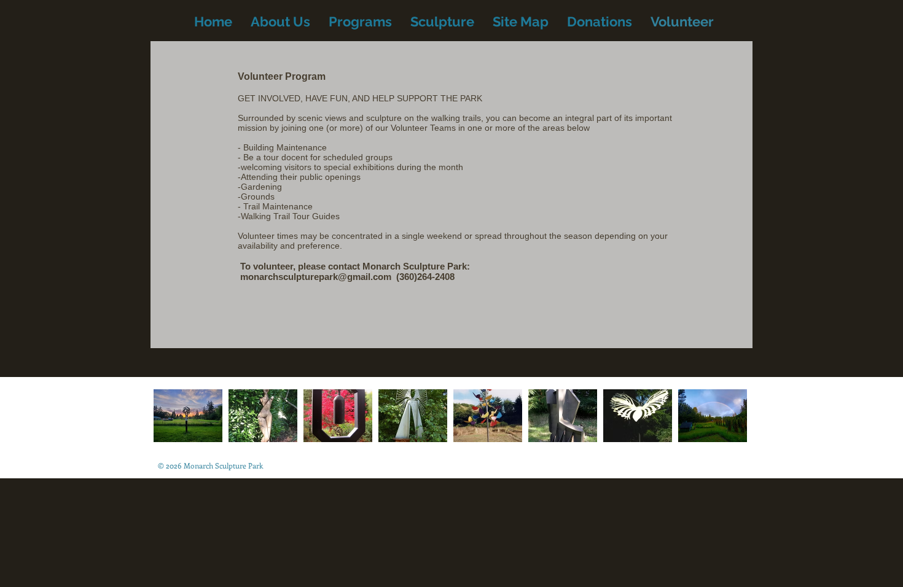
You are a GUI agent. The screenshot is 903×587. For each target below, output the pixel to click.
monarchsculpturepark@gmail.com (315, 276)
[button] (187, 415)
